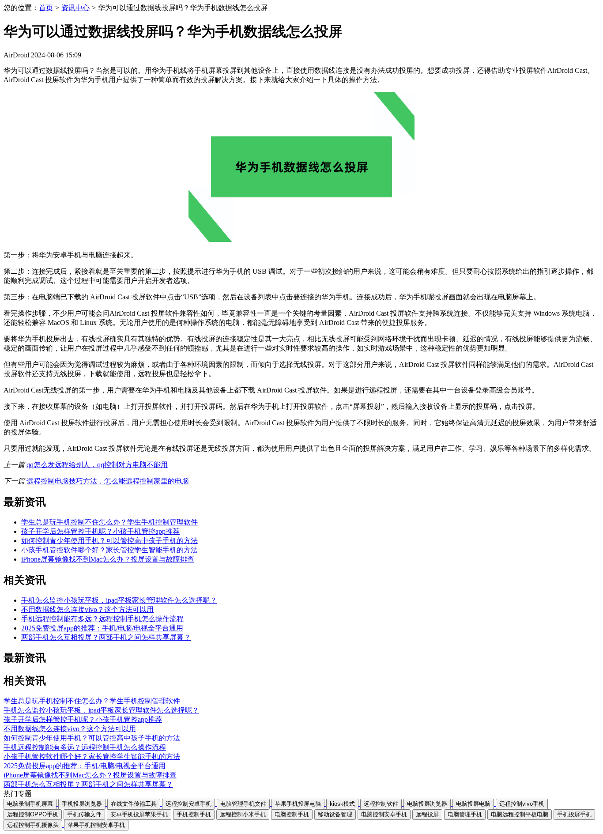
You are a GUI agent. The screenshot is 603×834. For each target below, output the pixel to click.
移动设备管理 (335, 814)
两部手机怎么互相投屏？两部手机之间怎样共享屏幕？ (106, 637)
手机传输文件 (84, 814)
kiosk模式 (342, 803)
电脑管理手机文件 (243, 803)
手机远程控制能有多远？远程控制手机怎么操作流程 (102, 619)
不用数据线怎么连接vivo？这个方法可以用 (87, 609)
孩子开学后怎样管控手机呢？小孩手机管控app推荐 (100, 531)
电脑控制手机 (292, 814)
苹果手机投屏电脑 (298, 803)
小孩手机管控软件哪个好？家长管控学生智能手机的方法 (109, 550)
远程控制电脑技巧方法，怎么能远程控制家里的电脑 (107, 481)
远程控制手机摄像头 (33, 825)
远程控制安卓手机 (188, 803)
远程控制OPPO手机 (32, 814)
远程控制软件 (381, 803)
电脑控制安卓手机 (384, 814)
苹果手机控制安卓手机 (96, 825)
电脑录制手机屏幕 (30, 803)
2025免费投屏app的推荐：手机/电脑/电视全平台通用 (102, 628)
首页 (46, 7)
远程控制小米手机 (243, 814)
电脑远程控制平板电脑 (519, 814)
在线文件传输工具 (134, 803)
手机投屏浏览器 (82, 803)
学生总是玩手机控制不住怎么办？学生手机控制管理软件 (109, 522)
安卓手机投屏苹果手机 (139, 814)
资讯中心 (75, 7)
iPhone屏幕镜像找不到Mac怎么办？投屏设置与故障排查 (107, 559)
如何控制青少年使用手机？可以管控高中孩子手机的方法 (109, 540)
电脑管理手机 (465, 814)
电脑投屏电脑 (473, 803)
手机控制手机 (194, 814)
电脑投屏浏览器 (427, 803)
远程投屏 (427, 814)
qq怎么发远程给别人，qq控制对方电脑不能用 (97, 464)
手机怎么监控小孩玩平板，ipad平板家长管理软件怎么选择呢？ (119, 600)
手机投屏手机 (574, 814)
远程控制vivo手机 (521, 803)
